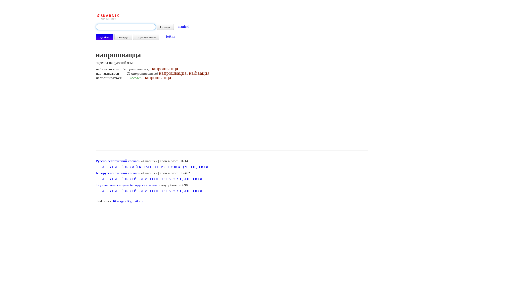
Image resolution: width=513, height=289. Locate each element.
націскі (183, 26)
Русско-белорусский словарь (118, 160)
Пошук (165, 26)
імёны (170, 36)
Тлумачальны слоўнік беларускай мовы (126, 184)
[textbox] (126, 27)
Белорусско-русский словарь (118, 172)
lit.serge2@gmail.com (129, 200)
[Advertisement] (232, 118)
